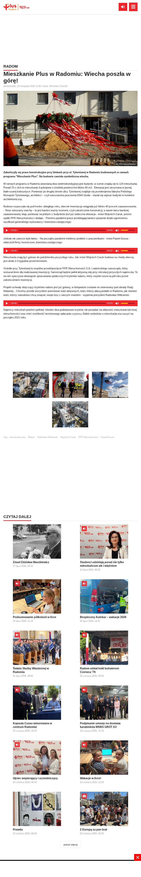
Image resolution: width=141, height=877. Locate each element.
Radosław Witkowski (47, 437)
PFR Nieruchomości (88, 437)
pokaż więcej (71, 844)
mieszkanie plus (17, 437)
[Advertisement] (70, 38)
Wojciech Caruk (68, 437)
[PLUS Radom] (16, 7)
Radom (31, 437)
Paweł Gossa (107, 437)
